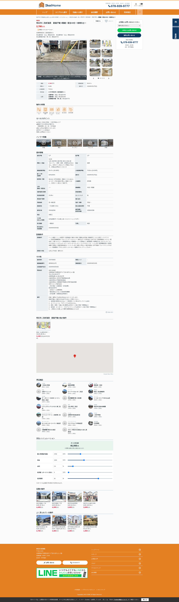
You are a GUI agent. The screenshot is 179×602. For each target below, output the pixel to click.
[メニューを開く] (140, 12)
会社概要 (94, 12)
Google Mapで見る (108, 374)
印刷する (98, 21)
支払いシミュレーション (46, 29)
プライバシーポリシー (89, 589)
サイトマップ (101, 589)
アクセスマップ (96, 568)
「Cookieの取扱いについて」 (120, 599)
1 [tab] (98, 78)
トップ (44, 12)
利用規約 (77, 589)
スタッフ (94, 554)
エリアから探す (61, 12)
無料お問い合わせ (129, 35)
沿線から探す (78, 12)
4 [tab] (103, 78)
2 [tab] (100, 78)
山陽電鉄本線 (52, 98)
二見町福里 (47, 32)
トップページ (95, 549)
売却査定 (127, 12)
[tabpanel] (101, 58)
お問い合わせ (111, 12)
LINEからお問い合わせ (129, 30)
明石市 (42, 32)
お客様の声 (94, 559)
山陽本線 (51, 94)
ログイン (136, 5)
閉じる (145, 599)
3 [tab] (102, 78)
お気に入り (111, 21)
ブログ (93, 563)
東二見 (59, 98)
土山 (56, 94)
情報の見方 (110, 312)
